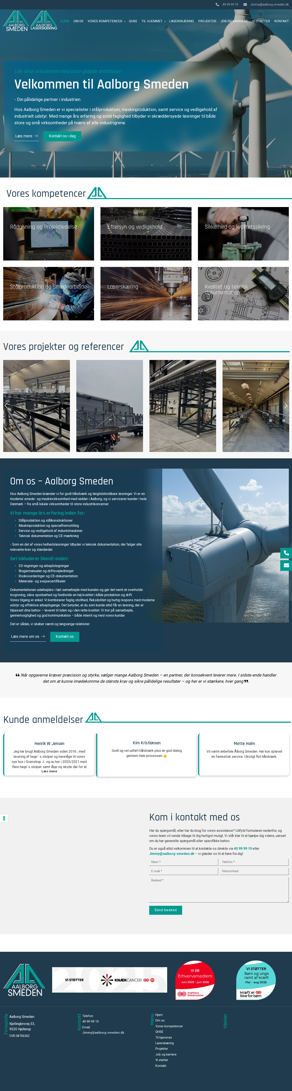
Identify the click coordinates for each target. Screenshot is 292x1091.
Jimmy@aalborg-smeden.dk (269, 4)
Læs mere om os (25, 636)
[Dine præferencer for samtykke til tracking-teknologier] (4, 818)
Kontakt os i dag (62, 136)
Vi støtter (161, 1060)
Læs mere (23, 136)
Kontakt (160, 1065)
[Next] (285, 406)
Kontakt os (65, 636)
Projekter (161, 1048)
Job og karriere (166, 1054)
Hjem (159, 1015)
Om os (160, 1020)
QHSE (159, 1031)
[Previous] (6, 406)
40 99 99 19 (230, 4)
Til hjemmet (163, 1037)
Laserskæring (164, 1043)
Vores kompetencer (169, 1026)
